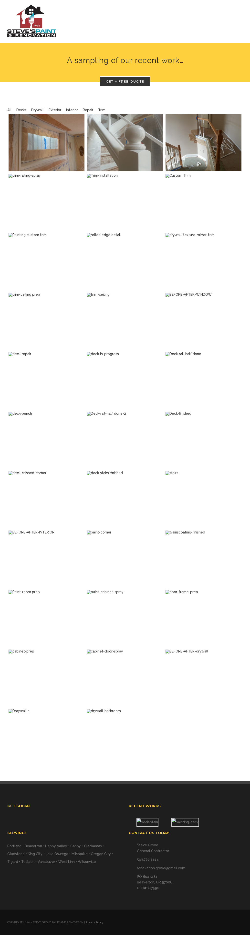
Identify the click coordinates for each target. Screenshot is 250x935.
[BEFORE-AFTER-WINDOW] (203, 321)
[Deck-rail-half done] (203, 380)
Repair (88, 110)
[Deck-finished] (203, 440)
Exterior (55, 110)
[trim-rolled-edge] (125, 261)
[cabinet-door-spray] (125, 678)
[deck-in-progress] (125, 380)
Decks (21, 110)
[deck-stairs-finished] (125, 499)
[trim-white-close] (125, 142)
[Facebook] (61, 819)
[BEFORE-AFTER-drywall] (203, 678)
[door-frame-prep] (203, 618)
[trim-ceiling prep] (46, 321)
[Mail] (67, 819)
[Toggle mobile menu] (241, 13)
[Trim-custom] (203, 202)
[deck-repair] (46, 380)
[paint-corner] (125, 559)
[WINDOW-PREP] (46, 142)
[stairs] (203, 499)
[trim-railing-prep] (203, 142)
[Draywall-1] (46, 737)
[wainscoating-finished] (203, 559)
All (9, 110)
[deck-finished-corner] (46, 499)
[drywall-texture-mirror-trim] (203, 261)
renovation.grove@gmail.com (161, 868)
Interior (72, 110)
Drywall (37, 110)
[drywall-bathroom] (125, 737)
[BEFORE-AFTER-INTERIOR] (46, 559)
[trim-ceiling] (125, 321)
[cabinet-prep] (46, 678)
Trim (101, 110)
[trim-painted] (46, 261)
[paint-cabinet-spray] (125, 618)
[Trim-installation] (125, 202)
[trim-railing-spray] (46, 202)
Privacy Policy (94, 922)
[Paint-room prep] (46, 618)
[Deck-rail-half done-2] (125, 440)
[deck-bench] (46, 440)
